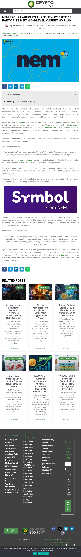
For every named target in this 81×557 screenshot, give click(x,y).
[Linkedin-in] (72, 529)
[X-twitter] (60, 529)
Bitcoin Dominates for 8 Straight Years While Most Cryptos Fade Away (40, 311)
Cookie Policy (48, 545)
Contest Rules (60, 545)
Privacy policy (43, 554)
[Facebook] (53, 529)
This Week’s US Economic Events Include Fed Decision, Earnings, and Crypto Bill (67, 382)
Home (4, 33)
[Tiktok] (63, 533)
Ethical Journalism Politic (59, 542)
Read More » (14, 348)
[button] (5, 11)
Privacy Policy (50, 539)
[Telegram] (66, 529)
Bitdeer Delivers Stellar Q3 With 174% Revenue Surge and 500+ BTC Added (67, 310)
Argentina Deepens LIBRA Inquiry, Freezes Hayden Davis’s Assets (14, 381)
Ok (35, 554)
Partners (70, 545)
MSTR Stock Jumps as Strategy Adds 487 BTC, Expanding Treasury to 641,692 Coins (40, 384)
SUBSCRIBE (68, 506)
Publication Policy (66, 539)
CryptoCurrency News (16, 33)
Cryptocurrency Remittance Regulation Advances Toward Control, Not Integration (14, 311)
